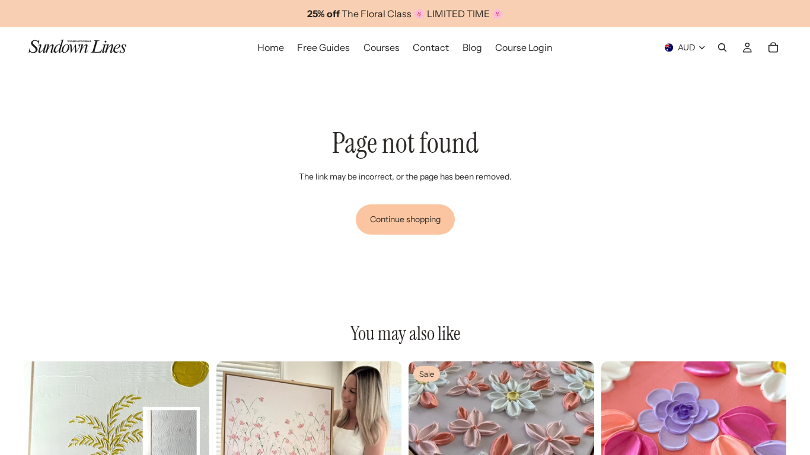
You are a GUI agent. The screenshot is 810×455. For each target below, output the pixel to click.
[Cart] (773, 47)
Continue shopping (405, 219)
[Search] (722, 47)
